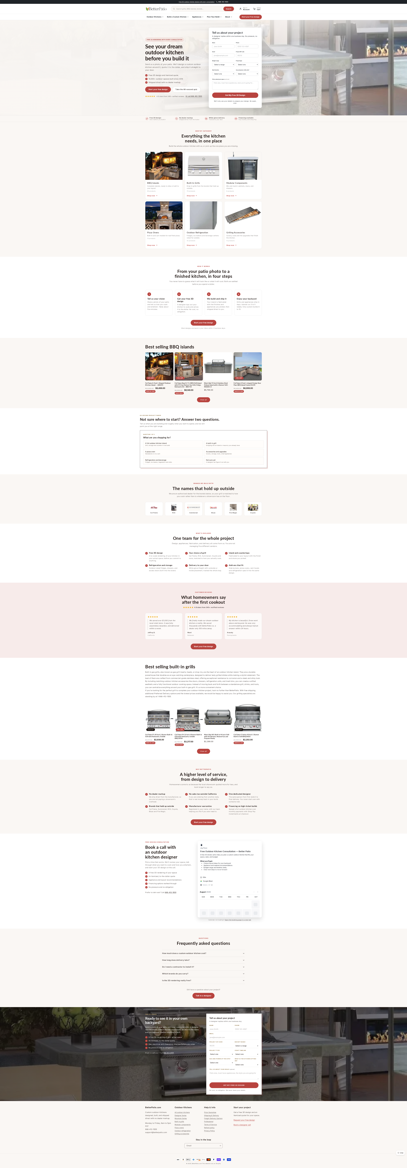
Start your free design (250, 17)
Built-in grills (179, 1121)
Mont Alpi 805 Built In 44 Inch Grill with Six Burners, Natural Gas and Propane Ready (216, 736)
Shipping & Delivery (211, 1115)
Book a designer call (242, 1125)
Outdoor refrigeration (183, 1131)
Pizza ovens (179, 1128)
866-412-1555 (170, 892)
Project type (239, 60)
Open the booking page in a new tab (238, 920)
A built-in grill (223, 444)
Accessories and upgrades (219, 453)
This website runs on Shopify (211, 1163)
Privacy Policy (209, 1131)
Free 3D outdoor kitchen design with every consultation (197, 2)
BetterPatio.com (197, 1163)
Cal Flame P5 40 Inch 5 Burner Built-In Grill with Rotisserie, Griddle (158, 735)
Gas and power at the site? (242, 70)
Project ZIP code (240, 51)
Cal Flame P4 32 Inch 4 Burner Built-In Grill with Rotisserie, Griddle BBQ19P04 (188, 736)
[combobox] (199, 8)
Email (213, 51)
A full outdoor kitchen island (157, 444)
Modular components (183, 1124)
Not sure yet (217, 461)
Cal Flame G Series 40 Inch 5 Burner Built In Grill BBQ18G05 (246, 735)
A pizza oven (152, 453)
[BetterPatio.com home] (156, 9)
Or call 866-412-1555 (194, 96)
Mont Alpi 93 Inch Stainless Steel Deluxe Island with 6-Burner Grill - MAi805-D (216, 385)
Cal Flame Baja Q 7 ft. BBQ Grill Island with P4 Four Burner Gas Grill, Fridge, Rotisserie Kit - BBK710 (188, 385)
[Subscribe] (220, 1145)
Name (213, 42)
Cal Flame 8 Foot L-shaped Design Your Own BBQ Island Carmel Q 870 (247, 384)
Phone (237, 42)
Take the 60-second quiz (186, 89)
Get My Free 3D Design (235, 95)
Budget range (215, 60)
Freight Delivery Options (213, 1118)
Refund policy (209, 1128)
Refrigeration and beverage (158, 461)
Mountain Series (181, 1118)
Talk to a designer (203, 996)
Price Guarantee (210, 1112)
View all (203, 400)
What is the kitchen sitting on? (245, 1060)
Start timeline (215, 70)
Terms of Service (210, 1124)
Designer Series (180, 1115)
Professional (208, 1121)
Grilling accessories (182, 1134)
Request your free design (244, 1120)
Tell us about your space (220, 79)
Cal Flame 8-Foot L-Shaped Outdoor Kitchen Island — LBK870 (158, 384)
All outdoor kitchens (182, 1112)
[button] (257, 8)
